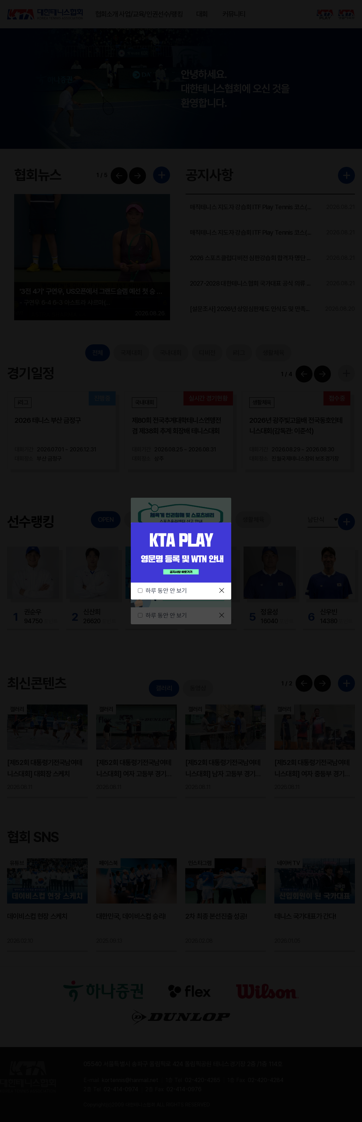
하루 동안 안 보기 (166, 590)
